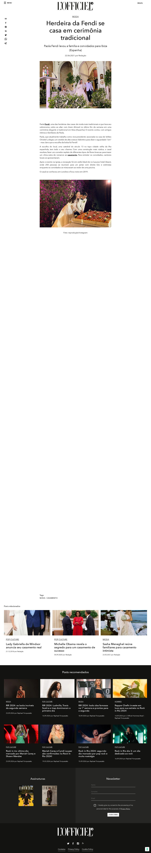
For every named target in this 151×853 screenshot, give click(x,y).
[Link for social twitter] (68, 844)
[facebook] (6, 23)
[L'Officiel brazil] (75, 6)
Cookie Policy (87, 849)
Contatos (61, 849)
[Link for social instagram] (78, 844)
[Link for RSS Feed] (83, 844)
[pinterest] (6, 27)
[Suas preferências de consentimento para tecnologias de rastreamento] (147, 849)
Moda (75, 16)
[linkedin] (6, 31)
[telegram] (6, 43)
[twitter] (6, 35)
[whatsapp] (6, 39)
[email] (6, 19)
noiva (42, 598)
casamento (52, 598)
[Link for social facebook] (73, 844)
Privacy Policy (125, 809)
